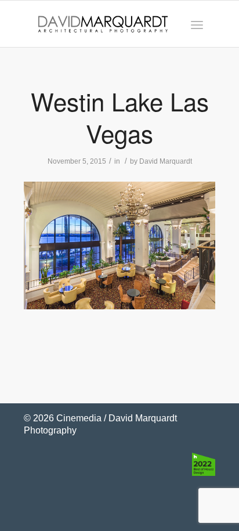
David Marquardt (165, 161)
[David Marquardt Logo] (103, 24)
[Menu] (197, 24)
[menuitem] (197, 24)
